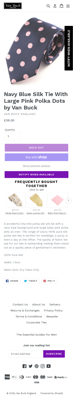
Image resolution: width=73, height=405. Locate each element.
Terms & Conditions (28, 316)
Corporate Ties (36, 322)
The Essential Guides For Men (36, 334)
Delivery (54, 304)
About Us (38, 304)
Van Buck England (26, 393)
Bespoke (52, 316)
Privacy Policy (53, 310)
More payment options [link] (36, 165)
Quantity (10, 129)
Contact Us (20, 304)
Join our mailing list (36, 345)
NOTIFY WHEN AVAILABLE (36, 174)
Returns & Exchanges (25, 310)
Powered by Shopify (51, 393)
